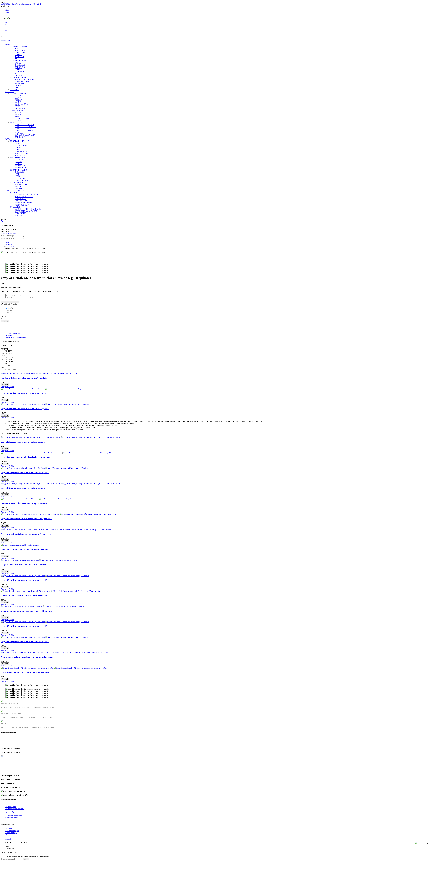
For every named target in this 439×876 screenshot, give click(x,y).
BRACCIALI (20, 51)
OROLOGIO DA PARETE (25, 129)
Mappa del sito (10, 837)
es (6, 24)
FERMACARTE (21, 166)
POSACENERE (21, 178)
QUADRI (18, 162)
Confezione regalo (12, 831)
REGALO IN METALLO (19, 141)
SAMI (17, 116)
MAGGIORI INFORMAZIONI (17, 337)
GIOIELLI (9, 44)
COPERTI (18, 149)
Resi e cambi (10, 813)
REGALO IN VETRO (18, 170)
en (6, 22)
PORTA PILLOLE (21, 153)
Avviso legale (10, 811)
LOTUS (18, 98)
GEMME (18, 86)
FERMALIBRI (20, 168)
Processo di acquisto (8, 233)
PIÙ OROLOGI (16, 123)
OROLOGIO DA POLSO (19, 94)
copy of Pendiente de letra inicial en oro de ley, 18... (25, 393)
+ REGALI (19, 188)
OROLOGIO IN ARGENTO (25, 127)
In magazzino (6, 341)
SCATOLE (19, 160)
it (5, 28)
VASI (17, 174)
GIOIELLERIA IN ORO (19, 46)
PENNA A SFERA (22, 151)
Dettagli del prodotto (12, 333)
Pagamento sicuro (11, 817)
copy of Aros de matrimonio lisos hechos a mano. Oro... (27, 457)
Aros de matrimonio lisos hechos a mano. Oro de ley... (26, 534)
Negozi (8, 839)
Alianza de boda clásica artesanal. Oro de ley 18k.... (25, 595)
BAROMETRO (20, 137)
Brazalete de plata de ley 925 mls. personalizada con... (26, 672)
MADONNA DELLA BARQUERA (28, 209)
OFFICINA (14, 90)
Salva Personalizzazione (10, 302)
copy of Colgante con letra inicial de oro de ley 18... (25, 472)
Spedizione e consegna (13, 815)
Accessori (9, 335)
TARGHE (18, 143)
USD (7, 12)
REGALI (8, 139)
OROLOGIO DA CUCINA (25, 135)
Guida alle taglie (11, 833)
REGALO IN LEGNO (18, 158)
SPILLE (18, 88)
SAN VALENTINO (22, 201)
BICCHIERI (19, 172)
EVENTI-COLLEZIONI (14, 190)
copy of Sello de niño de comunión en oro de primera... (26, 518)
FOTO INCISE (20, 213)
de (6, 30)
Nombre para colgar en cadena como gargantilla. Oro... (27, 657)
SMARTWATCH (16, 110)
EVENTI (13, 193)
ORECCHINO (20, 53)
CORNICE (19, 147)
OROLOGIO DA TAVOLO (25, 131)
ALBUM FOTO (21, 184)
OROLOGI (9, 92)
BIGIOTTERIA (20, 83)
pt (6, 32)
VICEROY (19, 96)
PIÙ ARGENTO (21, 75)
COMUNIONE (20, 199)
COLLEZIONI (15, 207)
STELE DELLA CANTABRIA (26, 211)
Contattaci (36, 4)
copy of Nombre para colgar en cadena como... (23, 442)
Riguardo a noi (10, 835)
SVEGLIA (19, 133)
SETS (17, 73)
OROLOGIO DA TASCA (24, 125)
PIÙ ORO (18, 59)
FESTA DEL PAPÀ (22, 205)
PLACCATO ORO (22, 81)
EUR (7, 10)
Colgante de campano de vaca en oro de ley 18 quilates (26, 611)
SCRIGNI (18, 164)
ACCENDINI (20, 155)
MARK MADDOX (22, 104)
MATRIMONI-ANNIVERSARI (27, 195)
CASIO (17, 106)
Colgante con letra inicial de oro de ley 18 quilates (24, 565)
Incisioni (8, 829)
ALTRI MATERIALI (18, 77)
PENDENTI (19, 57)
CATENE (18, 55)
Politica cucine (10, 807)
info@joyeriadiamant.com (21, 4)
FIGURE (18, 186)
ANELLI (18, 48)
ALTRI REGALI (16, 182)
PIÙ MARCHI (20, 108)
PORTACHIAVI (21, 145)
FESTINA (18, 100)
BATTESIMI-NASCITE (24, 197)
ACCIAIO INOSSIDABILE (25, 79)
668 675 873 (6, 4)
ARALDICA (19, 215)
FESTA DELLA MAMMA (25, 203)
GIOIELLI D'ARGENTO (19, 61)
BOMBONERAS (21, 180)
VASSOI (18, 176)
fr (6, 26)
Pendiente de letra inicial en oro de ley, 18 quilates (24, 378)
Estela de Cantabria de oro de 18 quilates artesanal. (25, 549)
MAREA (18, 102)
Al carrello (5, 321)
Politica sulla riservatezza (14, 809)
